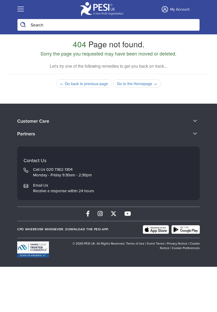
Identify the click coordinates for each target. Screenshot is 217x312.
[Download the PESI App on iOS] (156, 229)
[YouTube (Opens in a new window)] (127, 213)
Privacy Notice (177, 243)
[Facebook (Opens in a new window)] (88, 213)
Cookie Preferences (186, 248)
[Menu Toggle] (20, 9)
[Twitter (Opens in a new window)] (113, 213)
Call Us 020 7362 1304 (53, 169)
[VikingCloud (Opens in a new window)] (33, 249)
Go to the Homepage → (137, 83)
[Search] (23, 25)
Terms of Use (135, 243)
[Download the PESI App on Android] (185, 229)
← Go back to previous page (84, 83)
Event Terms (156, 243)
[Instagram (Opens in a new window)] (100, 213)
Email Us (40, 185)
